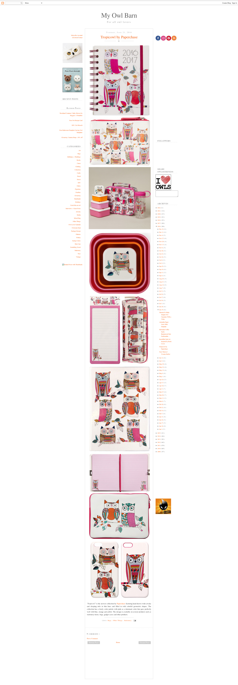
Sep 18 (161, 269)
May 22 (161, 367)
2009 (159, 452)
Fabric (79, 186)
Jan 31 (161, 417)
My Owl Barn (119, 15)
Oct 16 (161, 257)
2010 (159, 448)
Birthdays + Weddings (74, 157)
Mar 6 (161, 401)
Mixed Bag (77, 218)
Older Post (144, 642)
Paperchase (121, 603)
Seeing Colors (76, 241)
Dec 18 (161, 229)
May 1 (161, 376)
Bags (79, 154)
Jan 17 (161, 423)
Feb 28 (161, 404)
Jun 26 (161, 307)
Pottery (78, 237)
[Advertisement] (119, 654)
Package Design (76, 231)
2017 (159, 223)
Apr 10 (161, 386)
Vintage (78, 257)
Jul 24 (161, 294)
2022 (159, 208)
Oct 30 (161, 251)
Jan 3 (161, 429)
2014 (159, 436)
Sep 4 (161, 276)
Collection (78, 170)
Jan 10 (161, 426)
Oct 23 (161, 254)
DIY (79, 183)
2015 (159, 433)
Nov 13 (161, 244)
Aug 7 (161, 288)
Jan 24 (161, 420)
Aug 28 (161, 279)
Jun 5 (161, 361)
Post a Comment (92, 638)
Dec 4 (161, 235)
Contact (80, 37)
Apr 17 (161, 383)
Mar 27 (161, 392)
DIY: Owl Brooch (77, 125)
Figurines (78, 189)
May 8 (161, 373)
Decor (79, 179)
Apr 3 (161, 389)
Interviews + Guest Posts (73, 208)
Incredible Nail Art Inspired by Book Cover (165, 341)
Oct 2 (161, 263)
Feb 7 (161, 414)
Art (80, 150)
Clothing (78, 166)
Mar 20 (161, 395)
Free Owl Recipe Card (75, 120)
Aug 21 (161, 282)
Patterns (78, 234)
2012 (159, 442)
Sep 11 (161, 272)
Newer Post (94, 642)
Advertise (75, 37)
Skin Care (78, 244)
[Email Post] (134, 620)
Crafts (79, 173)
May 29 (161, 364)
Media (79, 215)
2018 (159, 220)
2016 (159, 226)
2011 (159, 445)
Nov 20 (161, 241)
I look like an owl (75, 205)
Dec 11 (161, 232)
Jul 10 (161, 300)
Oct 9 (161, 260)
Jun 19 (161, 310)
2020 (159, 214)
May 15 (161, 370)
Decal (79, 176)
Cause (79, 163)
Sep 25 (161, 266)
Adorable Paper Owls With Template (163, 324)
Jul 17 (161, 297)
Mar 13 (161, 398)
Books (79, 160)
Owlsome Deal (76, 228)
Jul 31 (161, 291)
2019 (159, 217)
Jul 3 (160, 303)
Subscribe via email (76, 35)
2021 (159, 211)
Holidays (78, 202)
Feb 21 (161, 407)
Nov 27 (161, 238)
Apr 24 (161, 379)
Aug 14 (161, 285)
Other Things (77, 221)
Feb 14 (161, 410)
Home (118, 642)
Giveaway (78, 195)
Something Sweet (75, 247)
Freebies (78, 192)
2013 (159, 439)
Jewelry (78, 212)
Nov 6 (161, 248)
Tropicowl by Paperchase (119, 36)
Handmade (77, 199)
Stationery (78, 250)
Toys (79, 254)
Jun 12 (161, 358)
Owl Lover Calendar (75, 225)
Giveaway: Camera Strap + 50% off (71, 137)
